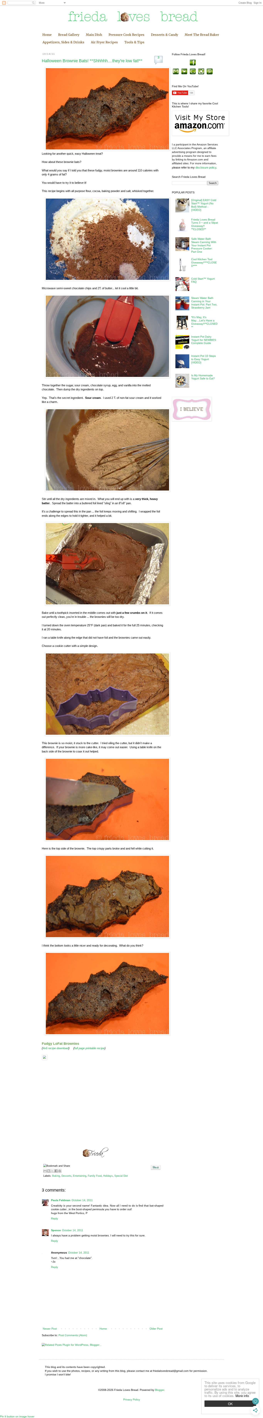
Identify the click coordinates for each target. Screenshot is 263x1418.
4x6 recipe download (56, 1048)
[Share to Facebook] (56, 1171)
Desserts (66, 1176)
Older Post (156, 1328)
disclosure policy (205, 167)
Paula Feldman (60, 1200)
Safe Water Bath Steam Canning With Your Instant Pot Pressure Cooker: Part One (203, 245)
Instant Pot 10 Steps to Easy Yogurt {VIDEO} (203, 359)
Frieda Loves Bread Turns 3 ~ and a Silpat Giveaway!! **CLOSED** (204, 224)
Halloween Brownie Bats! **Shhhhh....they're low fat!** (92, 60)
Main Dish (94, 35)
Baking (56, 1176)
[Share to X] (52, 1171)
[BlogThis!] (49, 1171)
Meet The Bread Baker (202, 35)
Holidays (108, 1176)
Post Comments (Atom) (73, 1335)
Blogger (159, 1389)
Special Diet (121, 1176)
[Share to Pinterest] (60, 1171)
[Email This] (45, 1171)
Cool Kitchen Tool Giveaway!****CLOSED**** (204, 262)
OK (230, 1403)
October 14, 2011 (82, 1200)
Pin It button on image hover (17, 1416)
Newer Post (50, 1328)
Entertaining (79, 1176)
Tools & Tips (134, 42)
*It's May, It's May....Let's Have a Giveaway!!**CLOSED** (204, 322)
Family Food (95, 1176)
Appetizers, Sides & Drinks (63, 42)
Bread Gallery (68, 35)
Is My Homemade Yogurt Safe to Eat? (203, 377)
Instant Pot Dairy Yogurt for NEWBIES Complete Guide (203, 340)
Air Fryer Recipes (104, 42)
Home (47, 35)
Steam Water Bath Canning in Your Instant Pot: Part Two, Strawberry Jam (204, 302)
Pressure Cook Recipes (126, 35)
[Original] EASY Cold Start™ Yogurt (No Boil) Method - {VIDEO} (203, 205)
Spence (56, 1230)
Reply (54, 1218)
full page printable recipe (89, 1048)
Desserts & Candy (164, 35)
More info (242, 1395)
